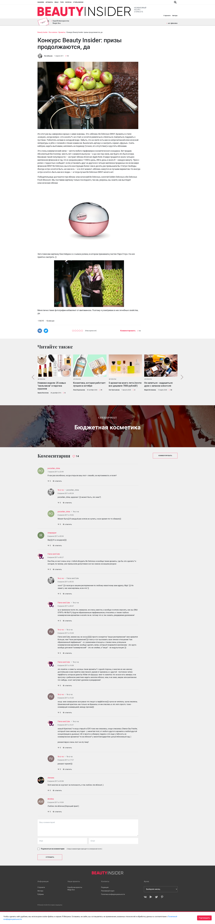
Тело (62, 2)
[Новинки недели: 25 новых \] (54, 365)
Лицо (56, 2)
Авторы (174, 15)
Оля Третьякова (114, 390)
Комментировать (127, 331)
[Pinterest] (162, 897)
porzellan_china (54, 468)
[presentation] (33, 377)
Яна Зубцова (48, 56)
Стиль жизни (78, 2)
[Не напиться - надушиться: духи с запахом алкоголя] (161, 365)
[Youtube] (150, 897)
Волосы (68, 2)
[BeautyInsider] (84, 11)
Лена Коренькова (79, 390)
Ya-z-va (61, 490)
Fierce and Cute (54, 554)
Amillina (51, 799)
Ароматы (49, 2)
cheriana (51, 778)
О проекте (167, 15)
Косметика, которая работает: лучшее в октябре (89, 384)
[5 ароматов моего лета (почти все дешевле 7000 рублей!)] (125, 365)
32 (171, 390)
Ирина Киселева (43, 393)
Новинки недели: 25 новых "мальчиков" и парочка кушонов (52, 386)
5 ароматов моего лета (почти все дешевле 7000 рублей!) (125, 384)
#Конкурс (50, 321)
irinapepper (52, 533)
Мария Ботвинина (150, 390)
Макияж (41, 2)
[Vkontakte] (145, 897)
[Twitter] (156, 897)
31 (101, 390)
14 (68, 56)
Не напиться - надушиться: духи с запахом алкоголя (158, 384)
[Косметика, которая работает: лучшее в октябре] (89, 365)
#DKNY (41, 321)
